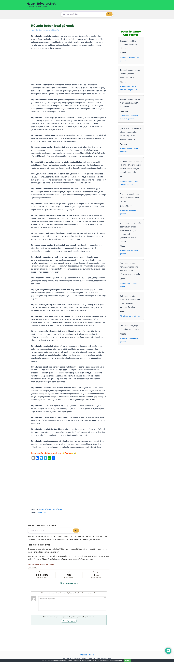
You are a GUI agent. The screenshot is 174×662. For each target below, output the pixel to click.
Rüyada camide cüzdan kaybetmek (129, 150)
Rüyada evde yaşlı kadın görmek (129, 212)
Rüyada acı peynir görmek (130, 316)
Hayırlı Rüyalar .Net (41, 3)
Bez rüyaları (57, 509)
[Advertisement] (69, 66)
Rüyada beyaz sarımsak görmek (129, 252)
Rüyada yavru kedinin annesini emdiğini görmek (129, 88)
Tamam (127, 660)
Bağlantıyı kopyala (69, 621)
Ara (109, 14)
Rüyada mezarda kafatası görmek (129, 58)
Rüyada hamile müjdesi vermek (128, 284)
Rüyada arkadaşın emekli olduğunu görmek (129, 182)
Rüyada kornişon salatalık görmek (129, 340)
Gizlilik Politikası (87, 655)
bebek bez (41, 512)
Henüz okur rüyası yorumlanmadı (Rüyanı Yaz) (45, 30)
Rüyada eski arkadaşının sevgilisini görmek (129, 117)
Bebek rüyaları (45, 509)
